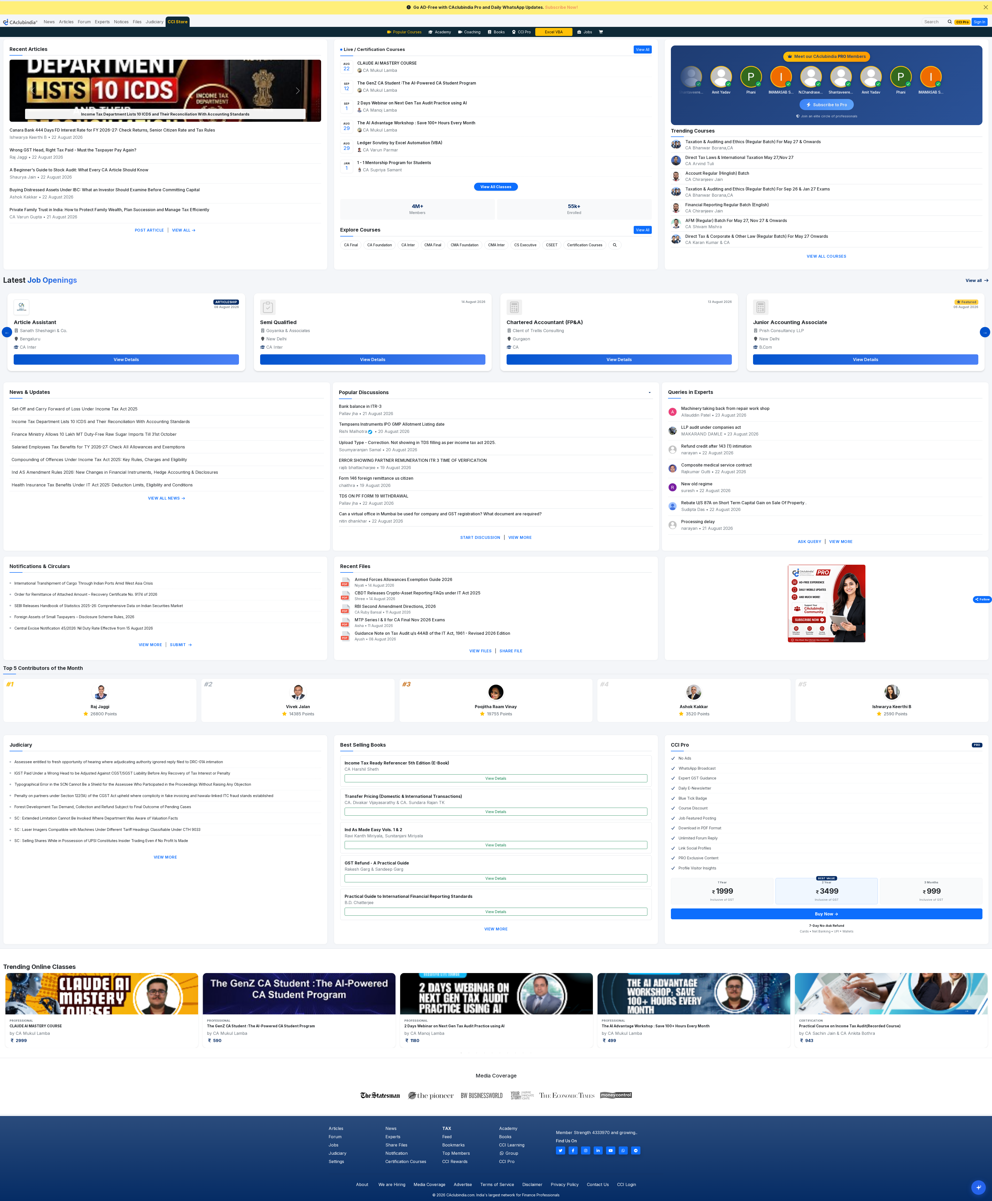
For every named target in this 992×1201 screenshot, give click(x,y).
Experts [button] (102, 21)
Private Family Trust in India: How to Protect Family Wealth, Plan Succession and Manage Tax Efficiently (109, 209)
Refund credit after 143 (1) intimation (716, 446)
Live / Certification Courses (374, 49)
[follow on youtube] (610, 1150)
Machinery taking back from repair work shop (725, 408)
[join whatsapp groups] (623, 1150)
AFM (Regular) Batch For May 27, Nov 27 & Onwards (736, 220)
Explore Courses (360, 230)
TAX (446, 1128)
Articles (336, 1128)
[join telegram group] (635, 1150)
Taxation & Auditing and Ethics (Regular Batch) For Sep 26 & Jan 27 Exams (757, 189)
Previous (25, 1010)
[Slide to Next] (985, 332)
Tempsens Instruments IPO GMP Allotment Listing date (392, 424)
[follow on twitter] (560, 1150)
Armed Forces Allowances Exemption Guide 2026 (403, 579)
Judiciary (21, 745)
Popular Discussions (364, 392)
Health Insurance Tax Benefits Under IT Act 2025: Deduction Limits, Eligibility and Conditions (102, 484)
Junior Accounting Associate (297, 322)
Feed (447, 1136)
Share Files (396, 1145)
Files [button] (137, 21)
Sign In (979, 22)
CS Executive (525, 245)
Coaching (472, 32)
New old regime (696, 483)
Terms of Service (497, 1184)
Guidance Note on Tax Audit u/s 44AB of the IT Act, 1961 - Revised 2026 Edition (432, 633)
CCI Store (178, 21)
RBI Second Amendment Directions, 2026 (395, 606)
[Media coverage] (496, 1094)
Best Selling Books (363, 745)
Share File (511, 651)
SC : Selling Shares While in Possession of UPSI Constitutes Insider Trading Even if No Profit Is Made (101, 840)
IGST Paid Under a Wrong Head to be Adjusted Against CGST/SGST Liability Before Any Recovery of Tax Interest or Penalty (122, 773)
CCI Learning (511, 1145)
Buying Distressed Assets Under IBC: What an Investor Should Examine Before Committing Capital (105, 189)
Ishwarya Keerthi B (28, 137)
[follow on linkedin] (598, 1150)
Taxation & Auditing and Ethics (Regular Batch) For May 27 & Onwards (753, 141)
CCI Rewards (455, 1161)
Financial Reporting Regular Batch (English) (727, 204)
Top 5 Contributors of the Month (43, 668)
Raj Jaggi (18, 157)
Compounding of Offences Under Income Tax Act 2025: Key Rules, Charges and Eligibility (99, 459)
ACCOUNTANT (526, 322)
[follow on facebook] (573, 1150)
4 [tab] (484, 1052)
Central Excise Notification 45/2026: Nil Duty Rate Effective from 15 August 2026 (83, 628)
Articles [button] (66, 21)
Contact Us (598, 1184)
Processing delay (698, 521)
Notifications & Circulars (40, 566)
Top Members (456, 1153)
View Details (495, 778)
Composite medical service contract (716, 465)
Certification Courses (584, 245)
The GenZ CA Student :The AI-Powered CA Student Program (416, 83)
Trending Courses (693, 131)
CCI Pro (524, 32)
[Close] (986, 7)
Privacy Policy (565, 1184)
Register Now (553, 32)
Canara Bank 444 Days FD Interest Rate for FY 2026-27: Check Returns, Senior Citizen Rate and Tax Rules (112, 130)
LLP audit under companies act (711, 427)
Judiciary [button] (155, 21)
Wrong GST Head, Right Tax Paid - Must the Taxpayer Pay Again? (73, 149)
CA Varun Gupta (26, 216)
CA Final (351, 245)
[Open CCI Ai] (978, 1187)
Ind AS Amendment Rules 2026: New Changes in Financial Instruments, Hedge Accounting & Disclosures (115, 472)
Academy (443, 32)
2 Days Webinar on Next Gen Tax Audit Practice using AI (412, 103)
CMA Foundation (464, 245)
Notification (396, 1153)
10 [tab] (530, 1052)
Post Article (149, 230)
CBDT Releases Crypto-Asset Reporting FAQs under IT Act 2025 (418, 592)
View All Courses (826, 256)
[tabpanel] (101, 1010)
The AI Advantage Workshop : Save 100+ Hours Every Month (416, 122)
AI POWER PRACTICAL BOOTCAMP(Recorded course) (846, 1026)
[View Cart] (602, 32)
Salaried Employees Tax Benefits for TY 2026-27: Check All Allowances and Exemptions (98, 446)
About (362, 1184)
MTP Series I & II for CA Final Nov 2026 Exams (400, 619)
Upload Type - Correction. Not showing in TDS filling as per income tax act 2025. (417, 442)
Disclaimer (532, 1184)
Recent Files (355, 566)
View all (974, 280)
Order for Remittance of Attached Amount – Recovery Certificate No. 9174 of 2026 (85, 594)
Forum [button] (84, 21)
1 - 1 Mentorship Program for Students (394, 162)
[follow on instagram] (585, 1150)
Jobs (588, 32)
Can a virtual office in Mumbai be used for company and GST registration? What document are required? (440, 513)
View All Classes (496, 187)
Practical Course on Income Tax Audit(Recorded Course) (455, 1026)
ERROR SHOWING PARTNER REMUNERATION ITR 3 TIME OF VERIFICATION (413, 460)
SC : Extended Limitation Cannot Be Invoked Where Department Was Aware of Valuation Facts (96, 818)
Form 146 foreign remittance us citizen (376, 478)
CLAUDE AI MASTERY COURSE (387, 63)
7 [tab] (507, 1052)
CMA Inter (496, 245)
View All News (164, 498)
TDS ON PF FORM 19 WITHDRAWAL (373, 496)
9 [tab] (523, 1052)
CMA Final (432, 245)
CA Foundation (379, 245)
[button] (948, 22)
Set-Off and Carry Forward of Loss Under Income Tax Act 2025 (74, 408)
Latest (40, 280)
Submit (178, 644)
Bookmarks (453, 1145)
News (391, 1128)
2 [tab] (468, 1052)
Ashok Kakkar (23, 197)
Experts (392, 1136)
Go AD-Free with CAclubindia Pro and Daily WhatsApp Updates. (495, 7)
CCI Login (626, 1184)
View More (520, 537)
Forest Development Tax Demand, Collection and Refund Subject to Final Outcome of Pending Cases (102, 807)
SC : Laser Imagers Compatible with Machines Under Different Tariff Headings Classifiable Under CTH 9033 (107, 829)
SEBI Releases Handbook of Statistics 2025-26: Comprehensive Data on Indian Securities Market (98, 605)
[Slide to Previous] (7, 332)
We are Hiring (391, 1184)
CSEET (552, 245)
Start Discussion (480, 537)
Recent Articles (29, 49)
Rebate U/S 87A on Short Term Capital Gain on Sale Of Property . (744, 502)
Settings (336, 1161)
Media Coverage (429, 1184)
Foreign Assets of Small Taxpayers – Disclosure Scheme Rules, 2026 (74, 617)
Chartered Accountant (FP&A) (52, 322)
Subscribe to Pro (830, 104)
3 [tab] (476, 1052)
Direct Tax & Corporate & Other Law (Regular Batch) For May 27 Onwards (756, 236)
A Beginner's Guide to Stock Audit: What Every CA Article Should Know (79, 169)
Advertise (463, 1184)
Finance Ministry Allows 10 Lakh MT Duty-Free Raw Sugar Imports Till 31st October (94, 434)
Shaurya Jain (23, 177)
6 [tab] (499, 1052)
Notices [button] (121, 21)
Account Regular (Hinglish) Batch (717, 173)
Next (966, 1010)
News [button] (49, 21)
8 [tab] (515, 1052)
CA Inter (408, 245)
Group (511, 1153)
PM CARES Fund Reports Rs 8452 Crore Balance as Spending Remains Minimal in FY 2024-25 (165, 114)
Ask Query (810, 541)
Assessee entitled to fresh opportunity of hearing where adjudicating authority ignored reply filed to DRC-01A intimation (118, 762)
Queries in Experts (690, 392)
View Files (480, 651)
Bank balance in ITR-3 (360, 406)
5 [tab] (492, 1052)
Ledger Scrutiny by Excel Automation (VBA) (399, 142)
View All (182, 230)
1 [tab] (461, 1052)
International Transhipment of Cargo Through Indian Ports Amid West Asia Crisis (83, 583)
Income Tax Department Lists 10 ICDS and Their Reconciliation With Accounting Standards (101, 421)
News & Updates (30, 392)
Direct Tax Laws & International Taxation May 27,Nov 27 (739, 157)
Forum (335, 1136)
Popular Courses (407, 32)
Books (499, 32)
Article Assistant (774, 322)
